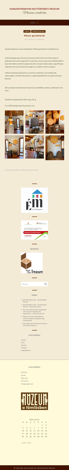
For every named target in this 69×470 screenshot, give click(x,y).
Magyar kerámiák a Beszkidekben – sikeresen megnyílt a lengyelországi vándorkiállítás (33, 318)
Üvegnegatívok (25, 350)
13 (35, 431)
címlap (27, 31)
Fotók (23, 342)
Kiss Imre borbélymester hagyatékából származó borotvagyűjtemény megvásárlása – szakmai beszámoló (35, 311)
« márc (23, 443)
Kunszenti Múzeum (13, 170)
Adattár (23, 340)
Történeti (24, 348)
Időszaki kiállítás (38, 31)
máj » (29, 443)
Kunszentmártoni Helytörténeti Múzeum (34, 9)
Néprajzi (23, 345)
